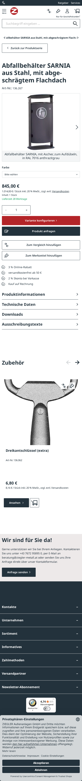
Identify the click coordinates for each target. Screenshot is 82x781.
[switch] (46, 709)
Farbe (5, 167)
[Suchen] (75, 23)
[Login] (67, 11)
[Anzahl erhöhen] (27, 209)
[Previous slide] (4, 37)
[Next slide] (77, 37)
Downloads (12, 314)
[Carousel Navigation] (73, 362)
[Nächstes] (77, 127)
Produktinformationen (23, 294)
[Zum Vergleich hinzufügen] (63, 385)
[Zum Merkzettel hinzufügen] (71, 385)
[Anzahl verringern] (6, 209)
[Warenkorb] (76, 11)
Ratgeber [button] (63, 3)
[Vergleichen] (49, 11)
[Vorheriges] (68, 362)
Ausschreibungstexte (22, 324)
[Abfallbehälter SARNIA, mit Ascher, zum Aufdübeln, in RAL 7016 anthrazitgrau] (41, 122)
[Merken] (58, 11)
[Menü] (4, 11)
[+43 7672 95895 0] (4, 3)
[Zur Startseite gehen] (27, 11)
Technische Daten (18, 304)
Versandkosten (60, 191)
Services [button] (75, 3)
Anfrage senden (17, 572)
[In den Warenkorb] (34, 502)
